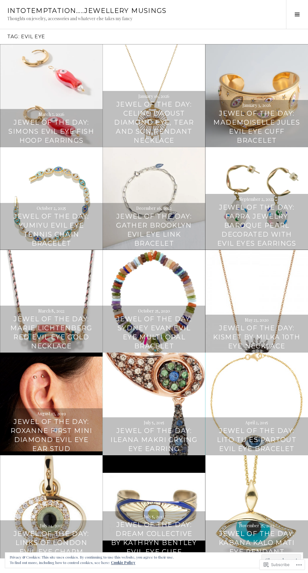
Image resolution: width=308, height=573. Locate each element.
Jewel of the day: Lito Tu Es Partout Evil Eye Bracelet (256, 440)
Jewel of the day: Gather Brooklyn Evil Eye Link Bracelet (154, 230)
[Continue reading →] (51, 95)
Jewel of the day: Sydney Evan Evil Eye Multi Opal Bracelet (154, 332)
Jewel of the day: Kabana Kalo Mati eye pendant (257, 543)
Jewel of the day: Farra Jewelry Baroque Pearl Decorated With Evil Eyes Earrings (256, 225)
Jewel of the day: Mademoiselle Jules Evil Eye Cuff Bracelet (256, 127)
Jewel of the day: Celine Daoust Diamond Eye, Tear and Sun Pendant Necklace (154, 122)
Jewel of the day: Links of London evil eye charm (51, 543)
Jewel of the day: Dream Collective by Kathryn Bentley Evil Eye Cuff (154, 538)
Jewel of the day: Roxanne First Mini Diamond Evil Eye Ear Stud (51, 435)
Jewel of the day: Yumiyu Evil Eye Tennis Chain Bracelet (51, 230)
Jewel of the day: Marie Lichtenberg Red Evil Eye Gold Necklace (51, 332)
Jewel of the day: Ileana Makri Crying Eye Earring (153, 440)
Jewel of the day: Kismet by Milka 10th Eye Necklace (256, 337)
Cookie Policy (123, 562)
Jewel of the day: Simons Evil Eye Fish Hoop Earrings (51, 131)
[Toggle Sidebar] (297, 14)
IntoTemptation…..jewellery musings (87, 11)
